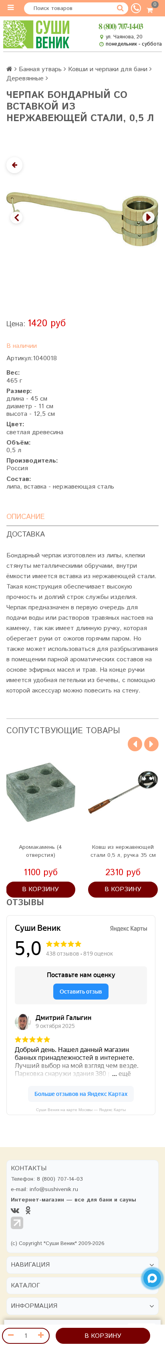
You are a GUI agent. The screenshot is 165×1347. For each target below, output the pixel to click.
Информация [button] (34, 1306)
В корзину (103, 1336)
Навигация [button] (30, 1265)
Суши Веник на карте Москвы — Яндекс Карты (81, 1110)
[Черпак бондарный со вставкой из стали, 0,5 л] (82, 219)
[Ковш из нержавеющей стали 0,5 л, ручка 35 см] (123, 792)
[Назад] (14, 165)
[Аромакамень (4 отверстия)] (41, 792)
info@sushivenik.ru (54, 1189)
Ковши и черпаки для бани (107, 69)
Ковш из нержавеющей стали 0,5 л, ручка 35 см (123, 851)
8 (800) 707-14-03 (121, 26)
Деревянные (25, 78)
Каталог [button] (25, 1285)
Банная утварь (40, 69)
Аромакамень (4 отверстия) (40, 851)
